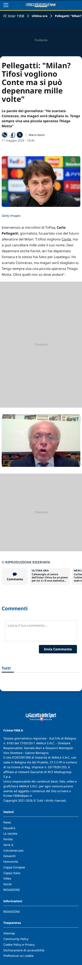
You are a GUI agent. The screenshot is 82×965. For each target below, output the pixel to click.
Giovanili (9, 856)
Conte (66, 239)
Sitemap (9, 933)
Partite (8, 839)
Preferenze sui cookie (18, 956)
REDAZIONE (11, 890)
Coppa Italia (11, 873)
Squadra (9, 828)
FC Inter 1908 (13, 16)
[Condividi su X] (20, 135)
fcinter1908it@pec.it (17, 796)
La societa (10, 833)
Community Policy (15, 939)
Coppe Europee (14, 867)
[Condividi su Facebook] (12, 135)
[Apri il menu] (5, 5)
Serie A (8, 845)
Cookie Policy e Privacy (19, 945)
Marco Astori (37, 135)
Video (7, 878)
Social (7, 884)
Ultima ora (39, 16)
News (7, 822)
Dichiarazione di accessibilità (23, 950)
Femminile (10, 862)
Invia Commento (58, 649)
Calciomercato (13, 850)
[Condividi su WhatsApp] (5, 135)
